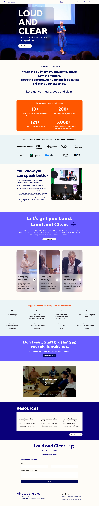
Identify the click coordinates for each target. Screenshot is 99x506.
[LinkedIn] (68, 494)
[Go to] (34, 279)
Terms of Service (77, 499)
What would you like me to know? (30, 470)
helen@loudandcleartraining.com (71, 496)
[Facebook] (65, 494)
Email (52, 463)
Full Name (24, 463)
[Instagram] (63, 494)
